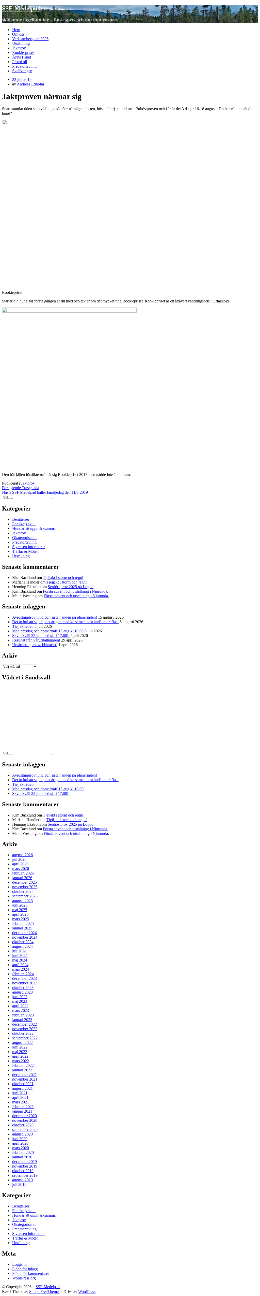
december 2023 (24, 978)
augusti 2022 (22, 1042)
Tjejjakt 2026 (23, 626)
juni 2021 (19, 1093)
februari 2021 (23, 1106)
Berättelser (20, 519)
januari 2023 (22, 1019)
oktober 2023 (23, 987)
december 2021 (24, 1074)
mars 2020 (20, 1148)
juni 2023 (19, 997)
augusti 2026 (22, 855)
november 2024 (24, 937)
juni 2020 (19, 1139)
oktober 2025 (23, 891)
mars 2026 (20, 868)
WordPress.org (24, 1278)
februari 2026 (23, 873)
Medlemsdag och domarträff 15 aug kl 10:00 (48, 631)
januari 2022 (22, 1070)
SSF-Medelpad (21, 8)
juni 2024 (19, 955)
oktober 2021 (23, 1084)
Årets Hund (21, 57)
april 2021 (20, 1097)
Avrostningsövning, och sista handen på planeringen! (54, 617)
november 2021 (24, 1079)
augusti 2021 (22, 1088)
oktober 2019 (23, 1171)
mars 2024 (20, 969)
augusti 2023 (22, 992)
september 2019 (25, 1175)
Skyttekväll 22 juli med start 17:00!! (41, 635)
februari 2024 (23, 974)
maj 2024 (19, 960)
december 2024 (24, 932)
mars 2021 (20, 1102)
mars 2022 (20, 1061)
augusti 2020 (22, 1134)
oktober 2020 (23, 1125)
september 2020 (25, 1129)
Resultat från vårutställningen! (36, 640)
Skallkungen (22, 71)
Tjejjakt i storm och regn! (63, 577)
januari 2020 (22, 1157)
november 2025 (24, 887)
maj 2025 (19, 910)
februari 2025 (23, 923)
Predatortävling (24, 66)
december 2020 (24, 1116)
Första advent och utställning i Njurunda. (75, 591)
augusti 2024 (22, 946)
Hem (16, 29)
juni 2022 (19, 1047)
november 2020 (24, 1120)
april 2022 (20, 1056)
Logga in (19, 1264)
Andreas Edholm (30, 84)
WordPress (86, 1291)
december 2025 (24, 882)
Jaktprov (19, 48)
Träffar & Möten (25, 551)
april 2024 (20, 965)
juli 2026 (19, 859)
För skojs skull (24, 524)
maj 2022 (19, 1052)
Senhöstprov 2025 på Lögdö (70, 587)
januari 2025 (22, 928)
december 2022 (24, 1024)
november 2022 (24, 1029)
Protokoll (19, 62)
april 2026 (20, 864)
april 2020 (20, 1143)
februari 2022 (23, 1065)
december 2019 (24, 1161)
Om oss (18, 34)
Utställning (21, 43)
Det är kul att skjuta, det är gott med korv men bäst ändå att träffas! (65, 622)
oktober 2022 (23, 1033)
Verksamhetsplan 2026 (30, 39)
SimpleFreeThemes (44, 1291)
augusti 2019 (22, 1180)
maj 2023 (19, 1001)
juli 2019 (19, 1184)
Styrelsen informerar (28, 547)
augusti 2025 (22, 900)
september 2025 (25, 896)
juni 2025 (19, 905)
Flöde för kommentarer (30, 1273)
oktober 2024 (23, 942)
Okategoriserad (24, 537)
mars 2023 (20, 1010)
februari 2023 (23, 1015)
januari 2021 (22, 1111)
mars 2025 (20, 919)
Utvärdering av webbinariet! (34, 645)
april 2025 (20, 914)
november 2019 (24, 1166)
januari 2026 (22, 878)
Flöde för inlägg (25, 1269)
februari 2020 (23, 1152)
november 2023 (24, 983)
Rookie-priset (23, 52)
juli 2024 (19, 951)
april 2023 (20, 1006)
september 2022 (25, 1038)
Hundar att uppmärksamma (34, 528)
